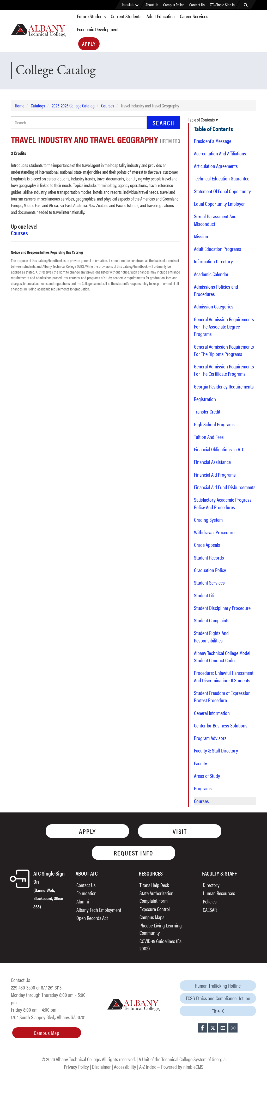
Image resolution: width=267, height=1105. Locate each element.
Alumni (82, 901)
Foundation (86, 893)
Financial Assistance (212, 461)
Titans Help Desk (154, 885)
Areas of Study (207, 775)
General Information (212, 713)
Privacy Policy (76, 1066)
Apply (89, 43)
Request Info (133, 852)
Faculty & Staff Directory (216, 750)
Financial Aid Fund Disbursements (225, 487)
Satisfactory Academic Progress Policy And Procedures (223, 503)
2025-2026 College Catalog (73, 105)
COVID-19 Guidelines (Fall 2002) (161, 944)
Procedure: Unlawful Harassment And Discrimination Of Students (223, 676)
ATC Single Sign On (49, 889)
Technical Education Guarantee (221, 178)
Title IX (218, 1011)
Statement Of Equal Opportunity (222, 191)
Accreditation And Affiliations (220, 153)
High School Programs (214, 424)
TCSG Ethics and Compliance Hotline (218, 998)
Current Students (126, 16)
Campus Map (46, 1032)
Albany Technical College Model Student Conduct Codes (222, 656)
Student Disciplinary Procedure (222, 607)
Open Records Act (92, 917)
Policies (209, 901)
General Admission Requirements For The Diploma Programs (224, 350)
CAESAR (210, 909)
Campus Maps (151, 917)
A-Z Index (147, 1066)
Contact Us (197, 4)
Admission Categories (213, 306)
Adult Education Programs (217, 248)
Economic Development (98, 29)
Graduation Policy (210, 570)
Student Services (209, 582)
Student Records (209, 557)
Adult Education (161, 16)
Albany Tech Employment (98, 909)
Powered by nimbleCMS (182, 1066)
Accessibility (125, 1066)
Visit (180, 831)
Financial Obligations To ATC (219, 449)
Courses (107, 105)
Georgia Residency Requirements (224, 386)
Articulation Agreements (216, 165)
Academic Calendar (211, 274)
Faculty (200, 763)
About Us (151, 4)
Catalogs (38, 105)
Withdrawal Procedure (214, 532)
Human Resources (219, 893)
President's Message (212, 140)
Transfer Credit (207, 411)
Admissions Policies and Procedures (216, 290)
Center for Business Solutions (220, 725)
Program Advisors (210, 738)
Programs (203, 788)
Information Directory (213, 261)
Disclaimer (101, 1066)
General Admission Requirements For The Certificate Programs (224, 370)
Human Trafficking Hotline (218, 985)
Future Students (91, 16)
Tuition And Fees (209, 436)
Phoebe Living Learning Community (160, 929)
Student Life (204, 595)
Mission (201, 236)
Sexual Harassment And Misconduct (215, 219)
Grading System (208, 519)
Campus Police (173, 4)
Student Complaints (211, 620)
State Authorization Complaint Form (156, 896)
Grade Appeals (207, 544)
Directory (211, 885)
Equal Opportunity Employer (219, 203)
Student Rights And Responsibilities (211, 636)
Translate (128, 4)
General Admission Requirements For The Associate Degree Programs (224, 326)
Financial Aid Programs (215, 474)
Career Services (194, 16)
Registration (205, 399)
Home (19, 105)
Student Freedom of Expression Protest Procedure (222, 696)
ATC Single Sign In (222, 4)
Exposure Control (154, 909)
